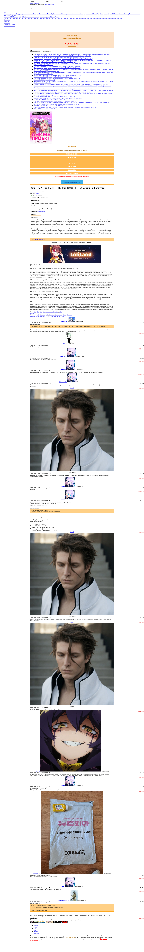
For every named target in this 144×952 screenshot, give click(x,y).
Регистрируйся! (49, 4)
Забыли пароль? (34, 3)
